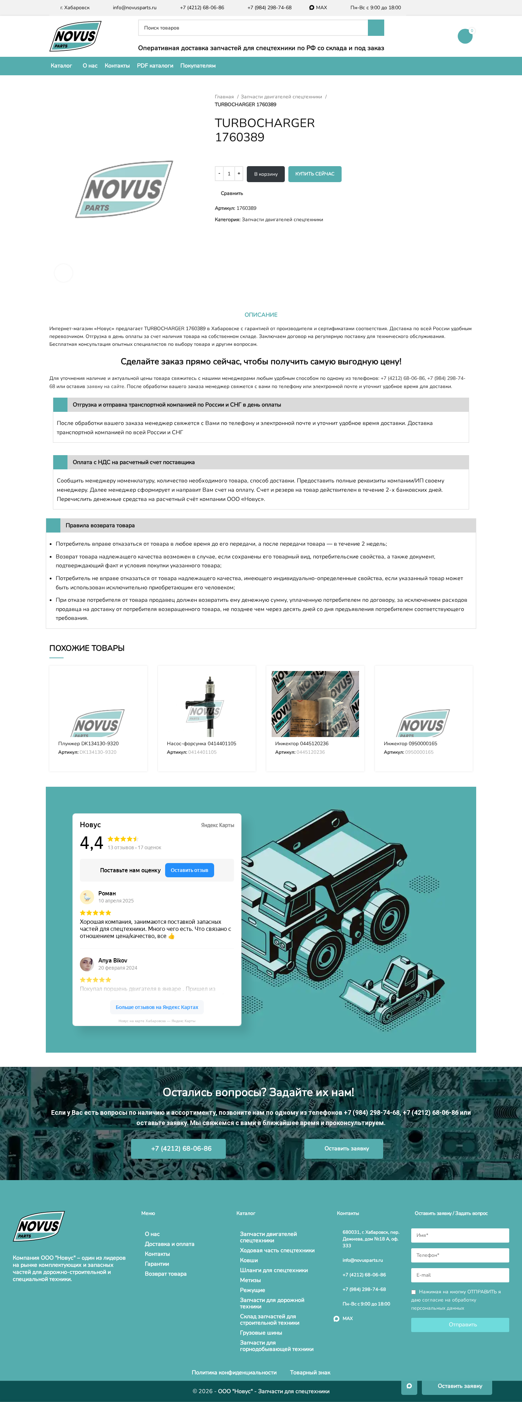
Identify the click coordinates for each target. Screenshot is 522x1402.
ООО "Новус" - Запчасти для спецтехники (274, 1391)
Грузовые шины (261, 1333)
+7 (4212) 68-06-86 (403, 378)
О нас (152, 1234)
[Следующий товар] (374, 96)
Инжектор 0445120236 (301, 743)
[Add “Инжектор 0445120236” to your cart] (354, 683)
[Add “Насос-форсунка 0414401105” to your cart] (245, 683)
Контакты (157, 1254)
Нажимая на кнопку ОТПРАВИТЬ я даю (456, 1299)
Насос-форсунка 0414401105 (201, 743)
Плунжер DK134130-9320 (88, 743)
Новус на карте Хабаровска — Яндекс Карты (157, 1021)
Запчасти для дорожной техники (272, 1303)
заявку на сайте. (106, 386)
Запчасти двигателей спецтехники (282, 96)
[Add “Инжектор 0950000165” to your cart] (462, 683)
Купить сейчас (315, 174)
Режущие (252, 1290)
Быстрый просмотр (137, 699)
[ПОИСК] (376, 28)
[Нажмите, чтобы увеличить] (63, 273)
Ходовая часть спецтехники (277, 1250)
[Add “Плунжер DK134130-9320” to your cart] (137, 683)
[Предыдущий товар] (360, 96)
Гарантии (157, 1264)
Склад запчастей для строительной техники (269, 1320)
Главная (225, 96)
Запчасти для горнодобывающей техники (277, 1346)
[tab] (261, 315)
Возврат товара (166, 1274)
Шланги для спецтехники (274, 1270)
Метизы (250, 1280)
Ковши (249, 1260)
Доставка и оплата (170, 1244)
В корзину (266, 174)
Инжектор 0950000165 (410, 743)
